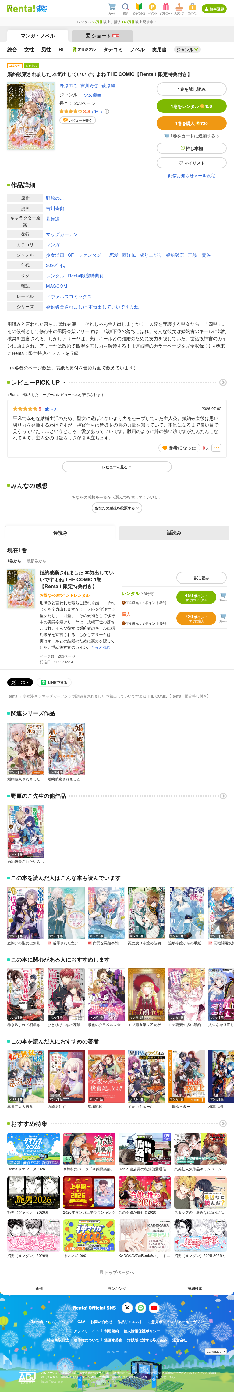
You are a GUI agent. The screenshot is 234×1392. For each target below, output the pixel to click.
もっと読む (101, 647)
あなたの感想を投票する (115, 508)
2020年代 (55, 265)
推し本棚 (194, 148)
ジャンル (184, 49)
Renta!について (43, 1321)
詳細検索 (195, 1288)
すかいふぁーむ (141, 1106)
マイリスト (194, 163)
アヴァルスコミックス (69, 296)
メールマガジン (191, 1321)
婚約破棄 (175, 255)
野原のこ (68, 85)
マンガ (53, 244)
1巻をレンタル (191, 106)
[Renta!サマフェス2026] (41, 8)
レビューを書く (80, 120)
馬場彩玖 (95, 1106)
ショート (105, 35)
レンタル (55, 275)
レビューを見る (115, 466)
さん (51, 409)
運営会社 (179, 1340)
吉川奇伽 (89, 85)
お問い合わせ (101, 1321)
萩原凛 (108, 85)
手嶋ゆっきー (179, 1106)
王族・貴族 (199, 255)
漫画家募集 (113, 1340)
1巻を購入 (191, 123)
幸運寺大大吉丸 (20, 1106)
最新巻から (36, 561)
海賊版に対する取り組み (147, 1340)
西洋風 (129, 255)
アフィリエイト (86, 1330)
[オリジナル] (84, 49)
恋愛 (114, 255)
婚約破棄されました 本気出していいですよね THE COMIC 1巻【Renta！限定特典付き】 (77, 579)
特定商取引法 (58, 1340)
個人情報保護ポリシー (142, 1330)
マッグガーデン (62, 234)
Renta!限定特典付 (86, 275)
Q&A (81, 1321)
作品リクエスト (130, 1321)
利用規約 (111, 1330)
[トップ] (21, 8)
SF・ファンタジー (87, 255)
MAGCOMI (57, 286)
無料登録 (217, 9)
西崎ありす (57, 1106)
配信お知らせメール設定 (191, 175)
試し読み (201, 577)
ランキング (117, 1288)
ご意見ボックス (160, 1321)
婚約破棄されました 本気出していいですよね (92, 306)
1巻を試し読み (192, 89)
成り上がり (151, 255)
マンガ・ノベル (38, 35)
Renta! (12, 695)
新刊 (39, 1288)
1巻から (14, 561)
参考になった (182, 447)
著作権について (86, 1340)
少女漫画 (92, 94)
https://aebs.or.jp (52, 1381)
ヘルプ (67, 1321)
